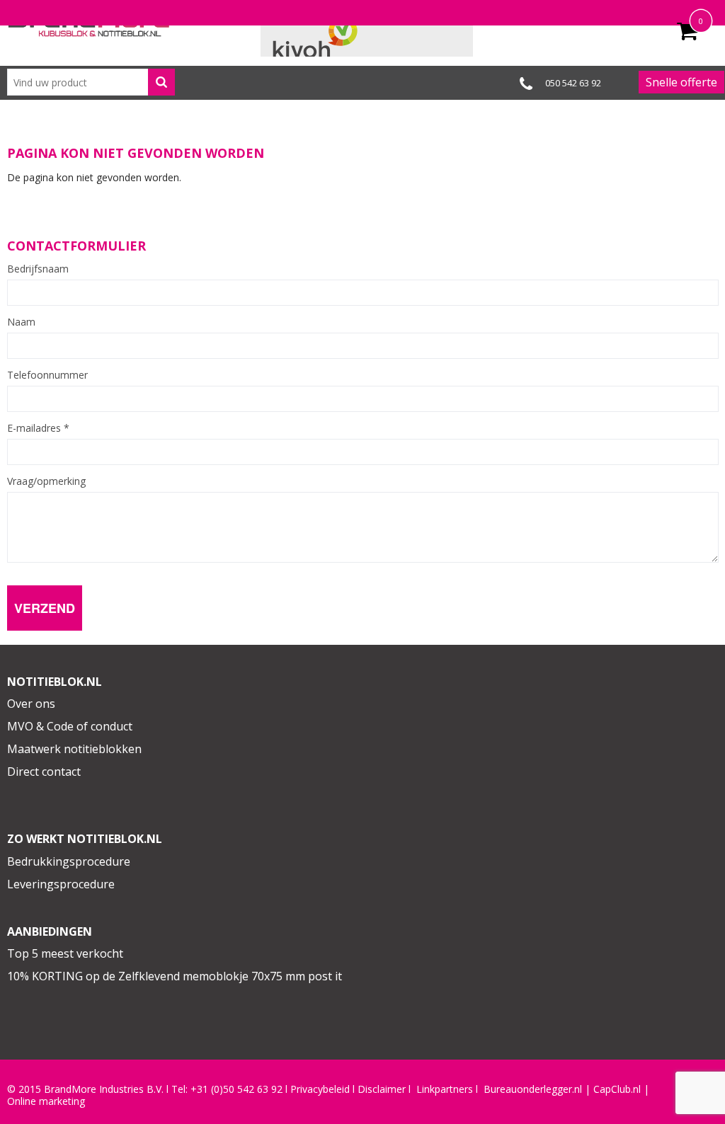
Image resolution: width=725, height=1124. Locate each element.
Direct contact (44, 771)
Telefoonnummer (47, 375)
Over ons (31, 703)
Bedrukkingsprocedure (68, 861)
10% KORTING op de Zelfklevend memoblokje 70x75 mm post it (174, 976)
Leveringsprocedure (61, 884)
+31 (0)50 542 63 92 (236, 1089)
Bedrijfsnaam (38, 269)
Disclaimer (382, 1089)
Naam (21, 322)
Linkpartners (444, 1089)
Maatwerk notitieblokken (74, 749)
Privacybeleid (320, 1089)
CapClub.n (616, 1089)
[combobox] (91, 82)
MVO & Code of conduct (69, 726)
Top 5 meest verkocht (65, 953)
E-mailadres (38, 428)
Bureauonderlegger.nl (533, 1089)
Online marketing (46, 1101)
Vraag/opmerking (46, 481)
